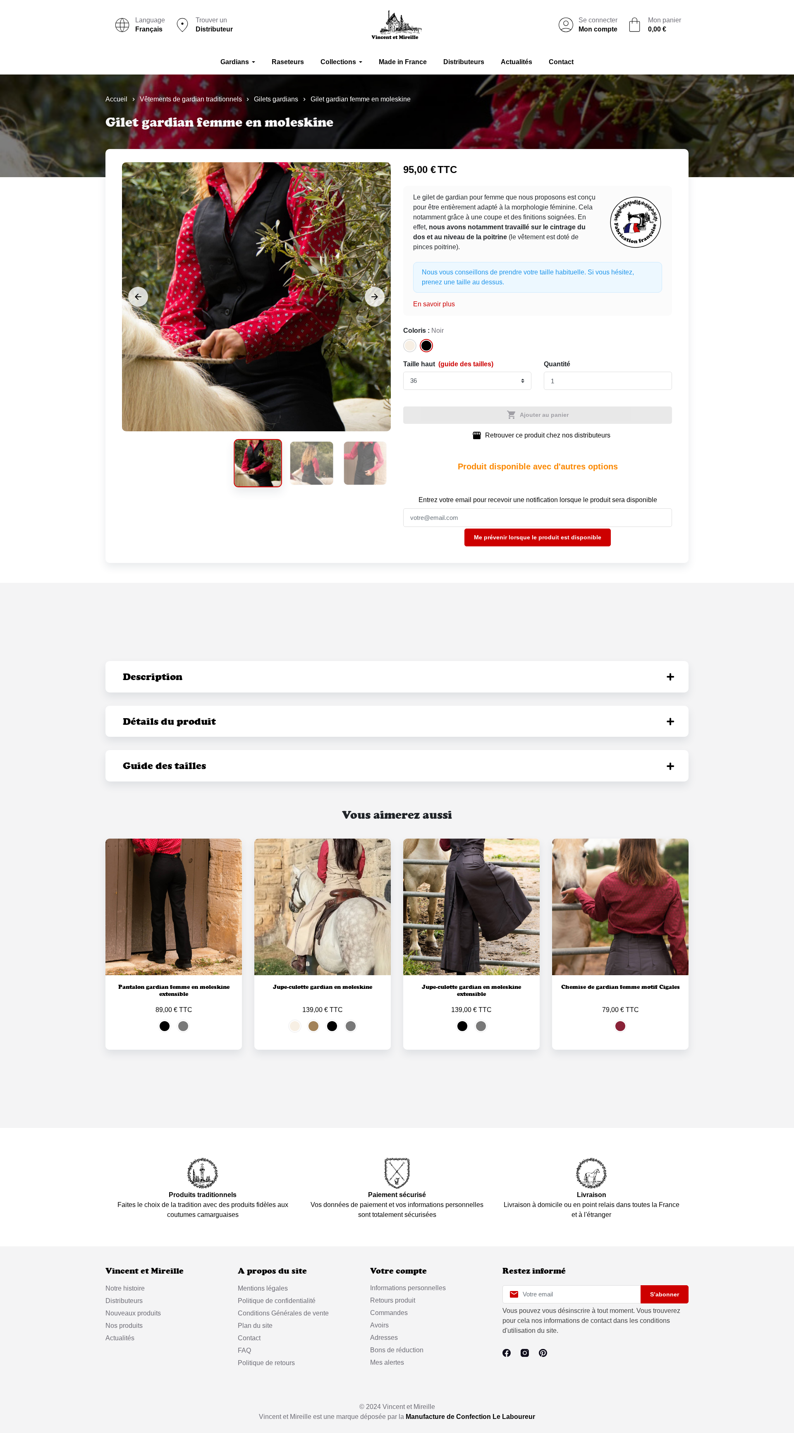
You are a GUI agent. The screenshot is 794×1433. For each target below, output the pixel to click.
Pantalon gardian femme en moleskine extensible (174, 990)
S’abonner (664, 1294)
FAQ (244, 1350)
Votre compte (398, 1271)
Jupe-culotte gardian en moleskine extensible (471, 990)
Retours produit (392, 1300)
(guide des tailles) (465, 364)
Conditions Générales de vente (283, 1313)
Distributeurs (124, 1300)
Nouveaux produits (133, 1313)
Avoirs (379, 1325)
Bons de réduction (396, 1350)
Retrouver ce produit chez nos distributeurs (541, 435)
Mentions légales (263, 1288)
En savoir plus (434, 304)
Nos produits (124, 1325)
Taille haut (448, 364)
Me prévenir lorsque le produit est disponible (537, 537)
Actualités (119, 1338)
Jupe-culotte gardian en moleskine (322, 986)
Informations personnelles (408, 1287)
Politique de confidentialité (277, 1300)
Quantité (557, 364)
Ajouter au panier (538, 415)
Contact (249, 1338)
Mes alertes (387, 1362)
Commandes (389, 1312)
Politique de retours (266, 1362)
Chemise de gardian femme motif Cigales (620, 986)
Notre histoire (125, 1288)
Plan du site (255, 1325)
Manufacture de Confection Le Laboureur (470, 1416)
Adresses (384, 1337)
